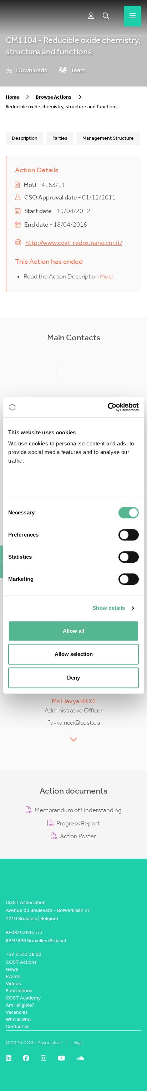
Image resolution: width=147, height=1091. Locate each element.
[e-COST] (91, 16)
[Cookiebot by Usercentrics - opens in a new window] (107, 407)
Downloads (31, 70)
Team (78, 70)
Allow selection (74, 654)
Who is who (18, 1019)
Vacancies (17, 1012)
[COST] (23, 16)
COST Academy (23, 998)
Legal (77, 1043)
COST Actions (21, 962)
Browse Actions (53, 97)
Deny (73, 678)
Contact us (18, 1026)
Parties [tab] (59, 138)
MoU (106, 276)
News (12, 969)
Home (12, 97)
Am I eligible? (20, 1005)
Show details (108, 608)
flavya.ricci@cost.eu (73, 722)
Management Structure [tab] (108, 138)
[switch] (128, 534)
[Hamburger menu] (133, 16)
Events (13, 976)
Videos (13, 984)
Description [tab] (24, 138)
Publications (19, 991)
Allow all (73, 631)
